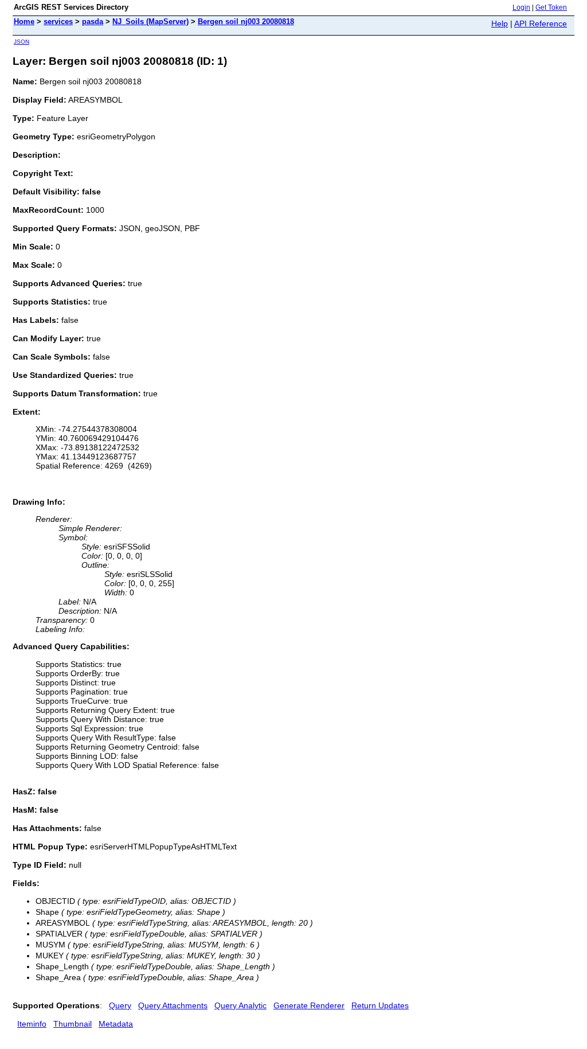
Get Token (551, 7)
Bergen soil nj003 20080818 (246, 21)
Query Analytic (240, 1005)
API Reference (540, 23)
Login (521, 7)
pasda (92, 21)
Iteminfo (31, 1023)
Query (120, 1005)
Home (24, 21)
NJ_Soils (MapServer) (150, 21)
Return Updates (380, 1005)
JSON (21, 41)
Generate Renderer (309, 1005)
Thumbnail (72, 1023)
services (58, 21)
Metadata (116, 1023)
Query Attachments (173, 1005)
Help (499, 23)
